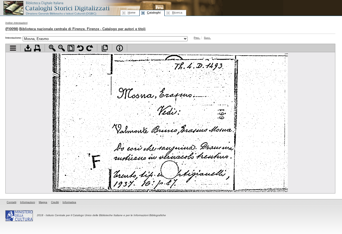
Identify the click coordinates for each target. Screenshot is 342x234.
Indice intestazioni (16, 22)
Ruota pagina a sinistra (80, 48)
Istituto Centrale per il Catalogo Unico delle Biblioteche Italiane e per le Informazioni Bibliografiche (106, 215)
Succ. (207, 37)
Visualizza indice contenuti (13, 48)
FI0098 (11, 29)
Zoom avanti (52, 48)
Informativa (69, 202)
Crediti (55, 202)
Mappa (43, 202)
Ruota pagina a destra (89, 48)
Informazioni (27, 202)
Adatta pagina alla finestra (71, 48)
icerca (177, 12)
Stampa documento (37, 48)
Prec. (197, 37)
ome (131, 12)
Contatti (11, 202)
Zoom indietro (61, 48)
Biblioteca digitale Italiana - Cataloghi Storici (56, 7)
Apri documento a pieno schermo (104, 48)
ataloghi (154, 12)
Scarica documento (28, 48)
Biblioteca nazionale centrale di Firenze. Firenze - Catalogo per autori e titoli (82, 29)
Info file (119, 48)
